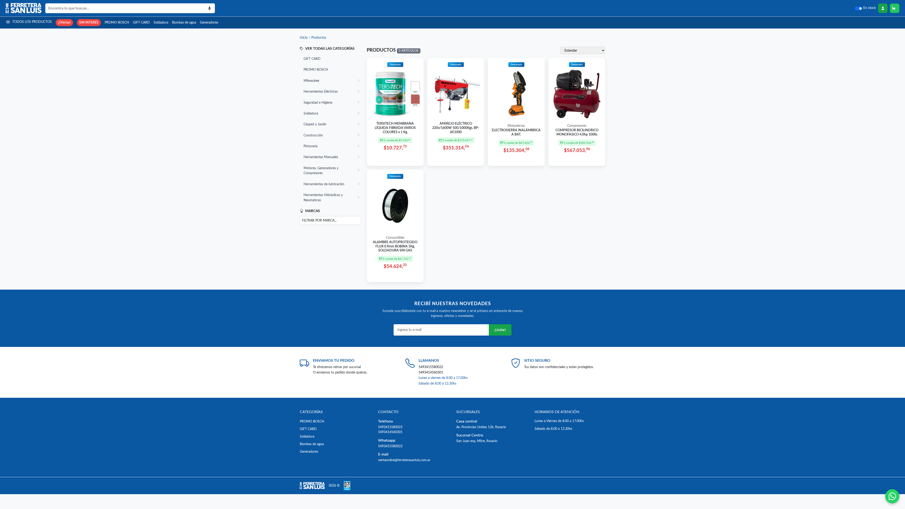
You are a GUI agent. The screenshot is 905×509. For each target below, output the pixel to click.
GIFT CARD (141, 22)
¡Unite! (500, 330)
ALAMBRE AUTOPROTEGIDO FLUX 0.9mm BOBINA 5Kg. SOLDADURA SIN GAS (395, 246)
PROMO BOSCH (117, 22)
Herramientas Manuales (321, 157)
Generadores (209, 22)
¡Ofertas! (64, 22)
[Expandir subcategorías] (358, 80)
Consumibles (395, 237)
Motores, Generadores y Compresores (321, 170)
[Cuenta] (883, 8)
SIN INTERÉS (89, 22)
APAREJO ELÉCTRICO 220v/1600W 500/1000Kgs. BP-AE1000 (455, 128)
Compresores (576, 125)
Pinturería (310, 146)
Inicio (304, 37)
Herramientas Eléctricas (321, 91)
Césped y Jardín (315, 124)
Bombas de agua (184, 22)
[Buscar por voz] (209, 8)
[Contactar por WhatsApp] (892, 496)
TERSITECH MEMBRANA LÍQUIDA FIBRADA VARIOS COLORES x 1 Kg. (395, 128)
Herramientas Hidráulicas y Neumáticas (323, 197)
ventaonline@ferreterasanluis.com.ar (404, 460)
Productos (318, 37)
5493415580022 (431, 367)
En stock (869, 8)
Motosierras (516, 125)
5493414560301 (431, 372)
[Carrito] (894, 8)
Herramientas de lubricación (324, 184)
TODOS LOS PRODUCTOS (32, 22)
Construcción (313, 135)
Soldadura (161, 22)
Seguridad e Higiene (318, 102)
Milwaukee (311, 80)
